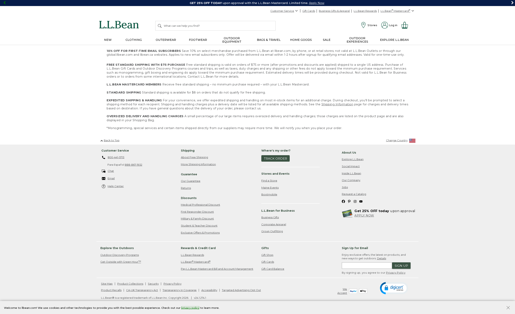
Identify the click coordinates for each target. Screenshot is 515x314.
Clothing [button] (134, 40)
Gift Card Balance (272, 268)
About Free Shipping (194, 157)
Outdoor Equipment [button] (231, 39)
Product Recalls (111, 290)
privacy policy (190, 307)
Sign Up (401, 266)
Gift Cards (308, 10)
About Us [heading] (349, 152)
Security (153, 283)
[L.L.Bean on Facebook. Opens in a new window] (343, 201)
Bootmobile (269, 194)
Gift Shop (267, 255)
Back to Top (111, 140)
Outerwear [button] (166, 40)
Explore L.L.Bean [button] (394, 40)
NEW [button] (108, 40)
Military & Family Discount (197, 218)
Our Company (351, 180)
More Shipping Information (198, 164)
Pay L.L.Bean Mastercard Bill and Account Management (217, 268)
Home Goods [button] (301, 40)
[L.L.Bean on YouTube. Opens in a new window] (361, 201)
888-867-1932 (133, 164)
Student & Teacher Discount (199, 225)
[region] (257, 3)
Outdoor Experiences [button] (357, 39)
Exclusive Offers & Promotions (200, 232)
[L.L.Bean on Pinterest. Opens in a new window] (349, 201)
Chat (111, 170)
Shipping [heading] (188, 150)
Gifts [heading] (265, 248)
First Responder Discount (197, 211)
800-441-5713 (116, 157)
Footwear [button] (198, 40)
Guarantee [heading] (189, 174)
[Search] (160, 25)
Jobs (345, 187)
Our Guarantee (190, 181)
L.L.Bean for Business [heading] (278, 210)
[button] (394, 288)
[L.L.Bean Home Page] (120, 25)
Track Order (275, 158)
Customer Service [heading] (115, 150)
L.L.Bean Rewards (365, 10)
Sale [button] (327, 40)
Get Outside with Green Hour (120, 262)
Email (111, 178)
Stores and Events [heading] (275, 173)
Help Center (116, 186)
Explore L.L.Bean (353, 159)
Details (381, 258)
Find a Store (269, 180)
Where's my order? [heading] (275, 150)
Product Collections (130, 283)
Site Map (107, 283)
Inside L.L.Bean (351, 173)
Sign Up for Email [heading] (355, 248)
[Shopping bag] (406, 25)
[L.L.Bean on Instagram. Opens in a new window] (355, 201)
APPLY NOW (364, 215)
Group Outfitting (272, 231)
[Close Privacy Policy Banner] (508, 308)
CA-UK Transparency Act (142, 290)
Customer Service (282, 10)
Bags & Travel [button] (269, 40)
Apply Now (316, 3)
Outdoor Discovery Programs (119, 255)
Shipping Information (337, 104)
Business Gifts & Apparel (334, 10)
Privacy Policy (395, 272)
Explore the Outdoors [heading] (117, 248)
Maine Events (270, 187)
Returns (186, 188)
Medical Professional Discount (200, 204)
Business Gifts (270, 217)
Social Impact (351, 166)
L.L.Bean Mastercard (195, 262)
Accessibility (209, 290)
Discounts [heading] (189, 198)
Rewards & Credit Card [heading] (198, 248)
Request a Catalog (354, 194)
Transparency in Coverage (180, 290)
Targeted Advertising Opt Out (241, 290)
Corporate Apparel (273, 224)
